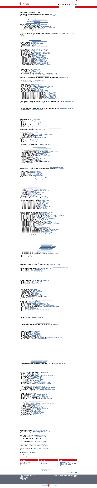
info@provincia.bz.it (25, 478)
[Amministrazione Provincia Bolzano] (21, 3)
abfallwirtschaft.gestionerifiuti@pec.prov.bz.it (35, 378)
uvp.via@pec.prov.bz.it (34, 373)
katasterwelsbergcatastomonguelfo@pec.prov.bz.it (39, 360)
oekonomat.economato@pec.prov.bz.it (31, 44)
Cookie (75, 475)
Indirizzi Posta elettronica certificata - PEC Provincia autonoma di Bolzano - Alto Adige (68, 464)
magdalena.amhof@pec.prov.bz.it (40, 129)
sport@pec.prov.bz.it (28, 384)
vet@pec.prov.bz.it (34, 414)
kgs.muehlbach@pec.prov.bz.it (45, 206)
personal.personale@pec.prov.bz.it (34, 301)
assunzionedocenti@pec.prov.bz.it (40, 122)
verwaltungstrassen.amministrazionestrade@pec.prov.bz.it (40, 183)
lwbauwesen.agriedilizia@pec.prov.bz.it (34, 405)
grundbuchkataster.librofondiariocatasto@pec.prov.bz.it (48, 339)
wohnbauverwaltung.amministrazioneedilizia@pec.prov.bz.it (45, 389)
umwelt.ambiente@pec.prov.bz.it (45, 372)
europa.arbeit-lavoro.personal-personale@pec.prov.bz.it (44, 300)
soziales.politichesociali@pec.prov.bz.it (37, 84)
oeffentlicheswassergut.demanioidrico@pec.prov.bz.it (37, 57)
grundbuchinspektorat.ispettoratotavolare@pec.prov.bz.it (40, 340)
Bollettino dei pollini (44, 464)
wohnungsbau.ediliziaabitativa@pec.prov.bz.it (38, 386)
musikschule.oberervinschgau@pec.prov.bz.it (47, 247)
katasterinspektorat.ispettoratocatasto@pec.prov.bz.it (37, 341)
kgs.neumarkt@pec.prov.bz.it (42, 207)
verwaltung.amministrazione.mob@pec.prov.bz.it (38, 196)
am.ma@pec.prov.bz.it (36, 290)
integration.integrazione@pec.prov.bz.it (42, 87)
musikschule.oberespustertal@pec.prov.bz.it (46, 248)
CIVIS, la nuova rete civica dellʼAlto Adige (27, 465)
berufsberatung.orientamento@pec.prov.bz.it (43, 286)
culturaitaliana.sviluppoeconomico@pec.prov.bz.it (46, 130)
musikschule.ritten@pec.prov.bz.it (46, 249)
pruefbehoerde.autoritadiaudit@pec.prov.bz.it (41, 22)
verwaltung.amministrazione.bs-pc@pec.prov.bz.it (44, 64)
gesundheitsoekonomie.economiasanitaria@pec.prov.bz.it (39, 396)
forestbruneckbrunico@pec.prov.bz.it (36, 423)
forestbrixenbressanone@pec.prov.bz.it (38, 422)
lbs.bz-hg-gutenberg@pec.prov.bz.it (58, 215)
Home (60, 4)
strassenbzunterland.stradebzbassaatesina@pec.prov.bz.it (43, 179)
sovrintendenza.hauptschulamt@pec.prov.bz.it (67, 108)
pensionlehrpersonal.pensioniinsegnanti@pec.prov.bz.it (42, 310)
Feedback (62, 465)
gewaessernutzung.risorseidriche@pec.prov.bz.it (44, 383)
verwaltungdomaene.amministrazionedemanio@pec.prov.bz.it (36, 436)
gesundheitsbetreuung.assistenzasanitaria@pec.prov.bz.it (39, 394)
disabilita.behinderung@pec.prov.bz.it (37, 89)
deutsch (68, 2)
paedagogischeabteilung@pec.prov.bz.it (35, 254)
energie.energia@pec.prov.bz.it (37, 377)
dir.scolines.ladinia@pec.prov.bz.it (42, 150)
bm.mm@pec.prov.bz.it (38, 294)
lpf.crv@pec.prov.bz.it (33, 193)
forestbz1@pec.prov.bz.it (35, 420)
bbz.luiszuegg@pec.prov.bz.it (47, 221)
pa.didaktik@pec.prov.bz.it (30, 255)
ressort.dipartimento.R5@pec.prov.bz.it (53, 78)
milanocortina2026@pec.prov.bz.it (57, 74)
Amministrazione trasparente (60, 475)
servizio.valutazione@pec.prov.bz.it (55, 128)
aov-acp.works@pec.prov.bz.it (39, 28)
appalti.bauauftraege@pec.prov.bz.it (35, 335)
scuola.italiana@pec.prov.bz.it (40, 102)
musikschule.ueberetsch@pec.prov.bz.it (51, 253)
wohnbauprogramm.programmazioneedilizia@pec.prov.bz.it (45, 387)
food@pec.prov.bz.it (41, 379)
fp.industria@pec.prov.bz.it (53, 113)
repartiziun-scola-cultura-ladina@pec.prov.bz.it (46, 163)
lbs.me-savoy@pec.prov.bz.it (45, 217)
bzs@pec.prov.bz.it (39, 225)
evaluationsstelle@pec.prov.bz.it (55, 264)
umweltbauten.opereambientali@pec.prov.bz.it (41, 338)
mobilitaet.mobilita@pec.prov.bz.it (33, 187)
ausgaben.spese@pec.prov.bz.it (31, 37)
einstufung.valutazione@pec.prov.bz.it (41, 91)
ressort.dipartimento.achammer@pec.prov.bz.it (60, 267)
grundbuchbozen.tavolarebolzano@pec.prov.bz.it (40, 342)
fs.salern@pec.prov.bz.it (47, 228)
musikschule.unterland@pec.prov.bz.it (45, 252)
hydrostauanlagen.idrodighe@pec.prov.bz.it (36, 54)
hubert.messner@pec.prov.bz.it (41, 265)
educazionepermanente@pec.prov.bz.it (45, 134)
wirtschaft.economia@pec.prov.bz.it (38, 138)
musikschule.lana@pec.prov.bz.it (51, 243)
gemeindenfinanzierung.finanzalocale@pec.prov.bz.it (36, 19)
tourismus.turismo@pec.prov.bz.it (34, 432)
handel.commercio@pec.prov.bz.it (35, 141)
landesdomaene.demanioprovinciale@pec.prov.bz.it (39, 435)
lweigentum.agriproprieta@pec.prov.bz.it (36, 404)
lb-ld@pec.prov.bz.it (35, 70)
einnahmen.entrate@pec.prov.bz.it (31, 36)
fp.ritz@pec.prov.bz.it (44, 115)
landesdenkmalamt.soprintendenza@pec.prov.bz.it (44, 268)
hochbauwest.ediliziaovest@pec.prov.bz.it (34, 333)
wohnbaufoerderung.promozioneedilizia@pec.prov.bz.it (43, 388)
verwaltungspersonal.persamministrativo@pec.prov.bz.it (41, 304)
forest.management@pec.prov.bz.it (36, 418)
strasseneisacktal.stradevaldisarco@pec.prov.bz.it (38, 181)
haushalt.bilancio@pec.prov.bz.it (37, 35)
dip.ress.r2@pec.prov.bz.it (55, 324)
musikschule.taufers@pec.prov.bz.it (47, 251)
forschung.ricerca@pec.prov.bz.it (34, 282)
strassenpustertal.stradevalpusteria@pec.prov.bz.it (38, 182)
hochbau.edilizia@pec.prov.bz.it (39, 331)
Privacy (72, 475)
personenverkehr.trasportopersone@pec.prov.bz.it (38, 189)
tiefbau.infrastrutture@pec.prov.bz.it (35, 171)
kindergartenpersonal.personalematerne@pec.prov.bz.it (50, 306)
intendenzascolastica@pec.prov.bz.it (41, 120)
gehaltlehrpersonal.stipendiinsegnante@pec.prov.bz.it (41, 309)
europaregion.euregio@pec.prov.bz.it (51, 73)
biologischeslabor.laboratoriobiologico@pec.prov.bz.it (36, 381)
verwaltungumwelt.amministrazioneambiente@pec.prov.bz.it (42, 382)
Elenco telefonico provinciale (65, 462)
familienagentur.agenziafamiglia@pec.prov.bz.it (36, 80)
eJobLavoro (43, 465)
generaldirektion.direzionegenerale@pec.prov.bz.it (65, 33)
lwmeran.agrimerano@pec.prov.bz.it (36, 413)
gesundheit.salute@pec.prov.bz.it (32, 393)
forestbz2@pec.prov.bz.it (35, 421)
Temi (63, 4)
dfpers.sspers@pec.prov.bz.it (35, 85)
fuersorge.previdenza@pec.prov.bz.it (32, 308)
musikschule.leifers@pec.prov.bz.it (46, 244)
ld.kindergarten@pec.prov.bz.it (46, 200)
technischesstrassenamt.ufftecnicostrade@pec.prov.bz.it (37, 185)
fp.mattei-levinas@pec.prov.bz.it (44, 111)
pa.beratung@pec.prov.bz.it (31, 256)
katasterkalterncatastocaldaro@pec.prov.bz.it (39, 358)
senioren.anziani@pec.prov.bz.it (36, 88)
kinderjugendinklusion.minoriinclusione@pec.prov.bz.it (46, 86)
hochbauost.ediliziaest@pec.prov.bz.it (33, 332)
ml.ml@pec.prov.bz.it (34, 292)
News (71, 4)
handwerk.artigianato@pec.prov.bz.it (38, 139)
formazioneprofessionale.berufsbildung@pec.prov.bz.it (52, 110)
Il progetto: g (46, 470)
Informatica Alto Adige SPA (29, 481)
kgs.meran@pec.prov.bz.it (43, 205)
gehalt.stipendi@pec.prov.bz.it (31, 307)
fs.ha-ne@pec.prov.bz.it (48, 231)
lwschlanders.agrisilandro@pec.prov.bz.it (39, 412)
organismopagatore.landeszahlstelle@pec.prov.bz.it (40, 430)
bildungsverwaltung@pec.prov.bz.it (42, 263)
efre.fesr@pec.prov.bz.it (36, 319)
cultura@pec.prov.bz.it (29, 133)
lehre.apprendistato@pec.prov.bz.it (46, 214)
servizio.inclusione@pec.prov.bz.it (40, 109)
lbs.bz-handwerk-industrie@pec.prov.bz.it (50, 216)
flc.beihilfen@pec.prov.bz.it (35, 320)
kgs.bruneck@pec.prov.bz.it (43, 203)
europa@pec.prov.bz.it (31, 318)
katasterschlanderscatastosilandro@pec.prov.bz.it (39, 361)
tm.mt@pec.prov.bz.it (38, 295)
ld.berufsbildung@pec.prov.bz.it (48, 212)
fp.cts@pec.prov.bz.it (54, 112)
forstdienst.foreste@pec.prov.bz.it (36, 415)
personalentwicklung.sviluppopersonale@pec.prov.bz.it (38, 46)
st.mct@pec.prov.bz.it (45, 296)
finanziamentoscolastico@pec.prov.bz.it (38, 124)
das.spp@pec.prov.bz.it (37, 302)
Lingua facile (74, 2)
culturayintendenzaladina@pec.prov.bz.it (44, 144)
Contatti (75, 4)
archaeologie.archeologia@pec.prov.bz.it (35, 270)
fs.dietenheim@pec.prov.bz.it (54, 229)
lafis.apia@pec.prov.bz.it (38, 406)
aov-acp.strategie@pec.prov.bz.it (34, 30)
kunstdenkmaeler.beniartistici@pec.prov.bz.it (40, 269)
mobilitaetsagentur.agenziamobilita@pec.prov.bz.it (41, 448)
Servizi (67, 4)
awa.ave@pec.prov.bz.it (40, 390)
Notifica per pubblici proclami (25, 462)
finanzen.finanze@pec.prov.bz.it (33, 34)
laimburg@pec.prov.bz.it (43, 445)
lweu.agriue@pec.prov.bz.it (38, 407)
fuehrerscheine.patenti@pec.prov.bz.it (32, 195)
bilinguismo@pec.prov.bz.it (37, 135)
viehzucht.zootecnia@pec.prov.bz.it (32, 402)
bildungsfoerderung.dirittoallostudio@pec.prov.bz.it (39, 284)
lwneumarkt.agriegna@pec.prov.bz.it (36, 409)
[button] (76, 0)
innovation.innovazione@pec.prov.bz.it (38, 281)
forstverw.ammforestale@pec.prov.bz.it (38, 416)
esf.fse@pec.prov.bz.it (34, 321)
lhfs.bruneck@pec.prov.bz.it (38, 220)
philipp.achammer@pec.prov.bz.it (70, 101)
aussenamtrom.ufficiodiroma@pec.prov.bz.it (33, 23)
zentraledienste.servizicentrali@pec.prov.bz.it (40, 20)
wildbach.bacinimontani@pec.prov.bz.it (37, 56)
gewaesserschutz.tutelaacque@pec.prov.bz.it (35, 376)
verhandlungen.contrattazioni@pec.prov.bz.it (43, 323)
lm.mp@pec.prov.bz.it (33, 289)
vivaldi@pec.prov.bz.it (36, 119)
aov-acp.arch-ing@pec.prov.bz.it (49, 27)
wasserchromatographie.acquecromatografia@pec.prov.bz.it (44, 375)
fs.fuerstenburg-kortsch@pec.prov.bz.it (44, 227)
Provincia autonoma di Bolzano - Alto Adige (29, 475)
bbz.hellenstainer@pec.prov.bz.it (57, 223)
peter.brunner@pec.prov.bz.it (60, 168)
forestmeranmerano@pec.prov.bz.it (36, 424)
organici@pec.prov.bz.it (36, 123)
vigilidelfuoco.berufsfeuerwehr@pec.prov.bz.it (41, 62)
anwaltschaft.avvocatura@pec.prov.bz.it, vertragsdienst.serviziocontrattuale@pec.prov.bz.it (44, 15)
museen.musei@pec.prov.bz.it (36, 283)
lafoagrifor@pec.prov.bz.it (40, 399)
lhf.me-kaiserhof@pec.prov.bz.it (43, 219)
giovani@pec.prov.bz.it (32, 136)
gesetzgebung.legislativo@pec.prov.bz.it (33, 21)
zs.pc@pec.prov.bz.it (32, 51)
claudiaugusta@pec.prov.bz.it (41, 137)
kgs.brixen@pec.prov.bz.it (44, 202)
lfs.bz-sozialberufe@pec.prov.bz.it (52, 218)
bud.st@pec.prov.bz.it (34, 42)
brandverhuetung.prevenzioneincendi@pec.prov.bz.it (39, 63)
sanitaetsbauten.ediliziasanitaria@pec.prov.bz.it (36, 334)
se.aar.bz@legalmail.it (32, 452)
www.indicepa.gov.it (25, 456)
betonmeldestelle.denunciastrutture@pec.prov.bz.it (54, 337)
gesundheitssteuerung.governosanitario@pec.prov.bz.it (38, 395)
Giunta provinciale (24, 463)
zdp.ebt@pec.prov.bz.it (36, 72)
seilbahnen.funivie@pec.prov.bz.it (31, 191)
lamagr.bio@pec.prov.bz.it (43, 408)
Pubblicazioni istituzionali (25, 464)
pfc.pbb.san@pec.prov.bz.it (45, 397)
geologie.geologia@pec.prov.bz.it (37, 336)
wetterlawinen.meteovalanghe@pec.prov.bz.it (43, 53)
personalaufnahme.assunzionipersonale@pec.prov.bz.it (39, 303)
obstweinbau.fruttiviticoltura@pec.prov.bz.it (47, 403)
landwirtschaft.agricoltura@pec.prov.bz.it (35, 401)
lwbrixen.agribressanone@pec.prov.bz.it (38, 411)
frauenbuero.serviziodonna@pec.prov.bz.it (34, 71)
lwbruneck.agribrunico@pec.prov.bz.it (38, 410)
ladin (70, 2)
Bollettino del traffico (44, 463)
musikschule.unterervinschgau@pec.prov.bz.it (48, 246)
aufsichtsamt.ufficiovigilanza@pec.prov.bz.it (38, 18)
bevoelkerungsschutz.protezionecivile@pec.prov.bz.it (40, 49)
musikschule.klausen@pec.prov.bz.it (45, 242)
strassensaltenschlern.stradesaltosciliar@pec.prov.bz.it (39, 180)
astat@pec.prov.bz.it (37, 45)
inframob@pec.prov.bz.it (38, 188)
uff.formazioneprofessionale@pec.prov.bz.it (39, 126)
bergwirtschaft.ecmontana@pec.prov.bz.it (36, 417)
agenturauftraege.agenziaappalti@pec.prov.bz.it (41, 24)
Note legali (68, 475)
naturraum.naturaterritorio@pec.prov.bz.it (46, 364)
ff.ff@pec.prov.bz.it (30, 297)
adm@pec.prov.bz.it (53, 14)
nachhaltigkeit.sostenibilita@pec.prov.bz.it (42, 76)
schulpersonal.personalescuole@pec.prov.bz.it (46, 305)
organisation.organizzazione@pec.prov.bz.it (36, 43)
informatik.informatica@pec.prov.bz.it (35, 40)
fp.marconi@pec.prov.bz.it (59, 114)
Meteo (42, 462)
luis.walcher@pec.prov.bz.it (40, 298)
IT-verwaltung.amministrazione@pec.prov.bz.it (39, 41)
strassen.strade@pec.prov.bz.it (35, 176)
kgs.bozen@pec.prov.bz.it (43, 201)
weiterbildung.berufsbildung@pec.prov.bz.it (43, 213)
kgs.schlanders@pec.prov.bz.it (44, 208)
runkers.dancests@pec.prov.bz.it (61, 363)
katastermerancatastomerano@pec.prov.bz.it (38, 359)
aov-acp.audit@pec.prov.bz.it (36, 25)
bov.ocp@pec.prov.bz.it (40, 29)
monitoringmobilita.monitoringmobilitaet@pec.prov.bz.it (40, 190)
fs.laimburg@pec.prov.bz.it (35, 234)
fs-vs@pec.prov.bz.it (35, 81)
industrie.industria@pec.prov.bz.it (34, 140)
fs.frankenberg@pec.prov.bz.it (49, 233)
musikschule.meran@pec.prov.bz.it (46, 245)
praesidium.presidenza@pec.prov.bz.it (35, 69)
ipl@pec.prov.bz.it (30, 156)
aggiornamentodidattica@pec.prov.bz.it (38, 125)
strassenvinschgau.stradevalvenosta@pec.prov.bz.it (38, 177)
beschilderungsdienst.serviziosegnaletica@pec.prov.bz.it (40, 184)
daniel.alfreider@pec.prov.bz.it (63, 77)
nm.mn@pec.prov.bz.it (38, 291)
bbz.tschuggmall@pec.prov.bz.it (51, 222)
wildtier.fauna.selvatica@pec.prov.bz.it (38, 419)
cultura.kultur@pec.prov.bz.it (34, 132)
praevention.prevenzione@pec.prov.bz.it (47, 398)
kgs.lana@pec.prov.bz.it (42, 204)
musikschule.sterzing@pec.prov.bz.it (43, 250)
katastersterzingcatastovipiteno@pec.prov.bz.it (38, 362)
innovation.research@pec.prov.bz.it (44, 280)
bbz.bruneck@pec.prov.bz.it (39, 224)
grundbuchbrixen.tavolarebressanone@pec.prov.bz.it (45, 343)
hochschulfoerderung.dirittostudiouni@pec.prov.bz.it (43, 287)
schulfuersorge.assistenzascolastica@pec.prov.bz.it (38, 285)
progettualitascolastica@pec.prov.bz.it (42, 121)
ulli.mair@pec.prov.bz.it (48, 197)
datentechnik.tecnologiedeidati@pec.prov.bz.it (39, 55)
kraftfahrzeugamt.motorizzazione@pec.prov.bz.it (36, 192)
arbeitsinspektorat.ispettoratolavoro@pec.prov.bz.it (36, 317)
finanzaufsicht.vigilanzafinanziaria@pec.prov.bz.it (38, 38)
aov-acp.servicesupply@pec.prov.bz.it (45, 26)
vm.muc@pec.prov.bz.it (37, 293)
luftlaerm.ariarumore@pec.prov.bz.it (33, 374)
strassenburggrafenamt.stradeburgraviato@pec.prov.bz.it (39, 178)
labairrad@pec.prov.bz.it (38, 380)
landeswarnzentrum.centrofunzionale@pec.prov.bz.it (41, 52)
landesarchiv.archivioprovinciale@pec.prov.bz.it (35, 271)
